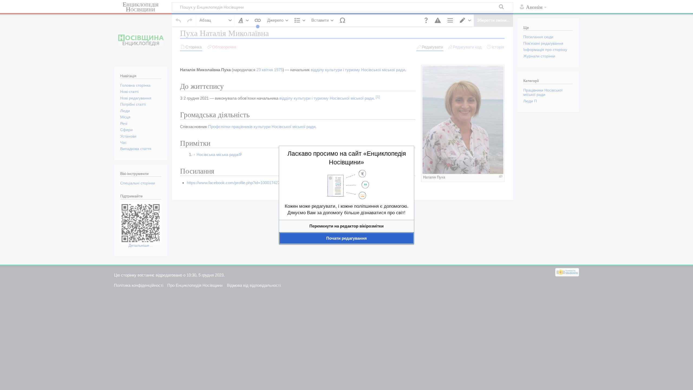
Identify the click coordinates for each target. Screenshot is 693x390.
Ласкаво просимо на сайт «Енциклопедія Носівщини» (346, 158)
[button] (346, 226)
